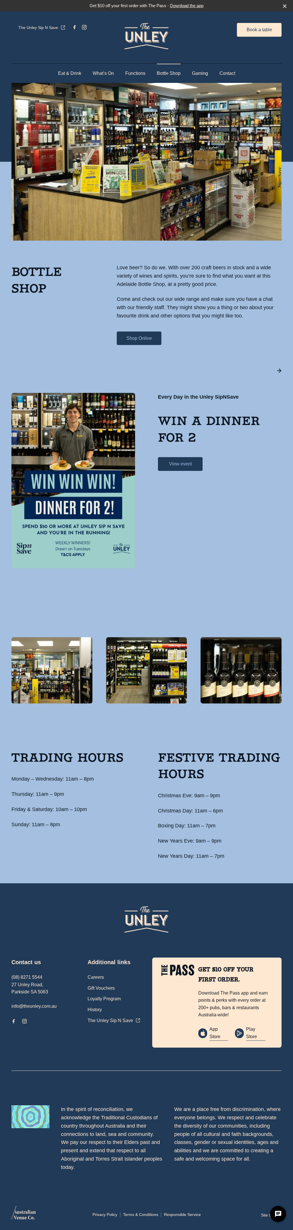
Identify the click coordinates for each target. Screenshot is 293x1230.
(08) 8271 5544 (26, 977)
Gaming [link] (200, 73)
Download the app (186, 5)
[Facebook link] (74, 27)
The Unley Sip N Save (38, 27)
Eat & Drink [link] (69, 73)
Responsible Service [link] (182, 1214)
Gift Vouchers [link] (101, 988)
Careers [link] (96, 977)
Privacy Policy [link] (104, 1214)
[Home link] (146, 36)
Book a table (259, 29)
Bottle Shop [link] (169, 73)
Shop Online (139, 338)
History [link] (95, 1009)
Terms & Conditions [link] (140, 1214)
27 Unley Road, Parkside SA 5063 (29, 988)
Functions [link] (135, 73)
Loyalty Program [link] (104, 998)
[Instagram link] (84, 27)
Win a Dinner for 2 (209, 429)
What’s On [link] (103, 73)
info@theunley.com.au (34, 1006)
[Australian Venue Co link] (23, 1214)
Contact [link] (227, 73)
